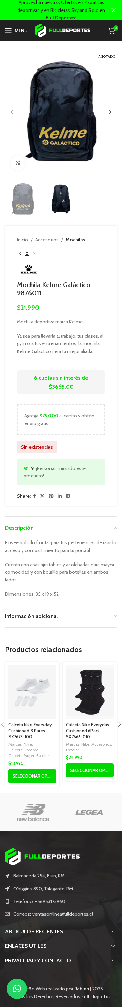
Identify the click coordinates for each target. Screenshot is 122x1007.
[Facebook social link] (34, 496)
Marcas (15, 744)
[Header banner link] (51, 10)
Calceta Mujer (21, 755)
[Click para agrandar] (17, 163)
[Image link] (42, 856)
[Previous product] (20, 253)
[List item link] (61, 901)
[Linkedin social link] (60, 496)
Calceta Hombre (23, 749)
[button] (17, 989)
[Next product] (33, 253)
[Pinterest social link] (51, 496)
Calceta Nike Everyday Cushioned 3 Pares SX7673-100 (30, 730)
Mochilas (75, 240)
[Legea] (89, 812)
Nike (28, 744)
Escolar (42, 755)
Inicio (22, 240)
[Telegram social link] (68, 496)
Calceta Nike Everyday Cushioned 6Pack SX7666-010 (87, 730)
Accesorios (47, 240)
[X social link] (42, 496)
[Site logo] (62, 30)
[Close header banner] (113, 10)
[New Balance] (33, 812)
